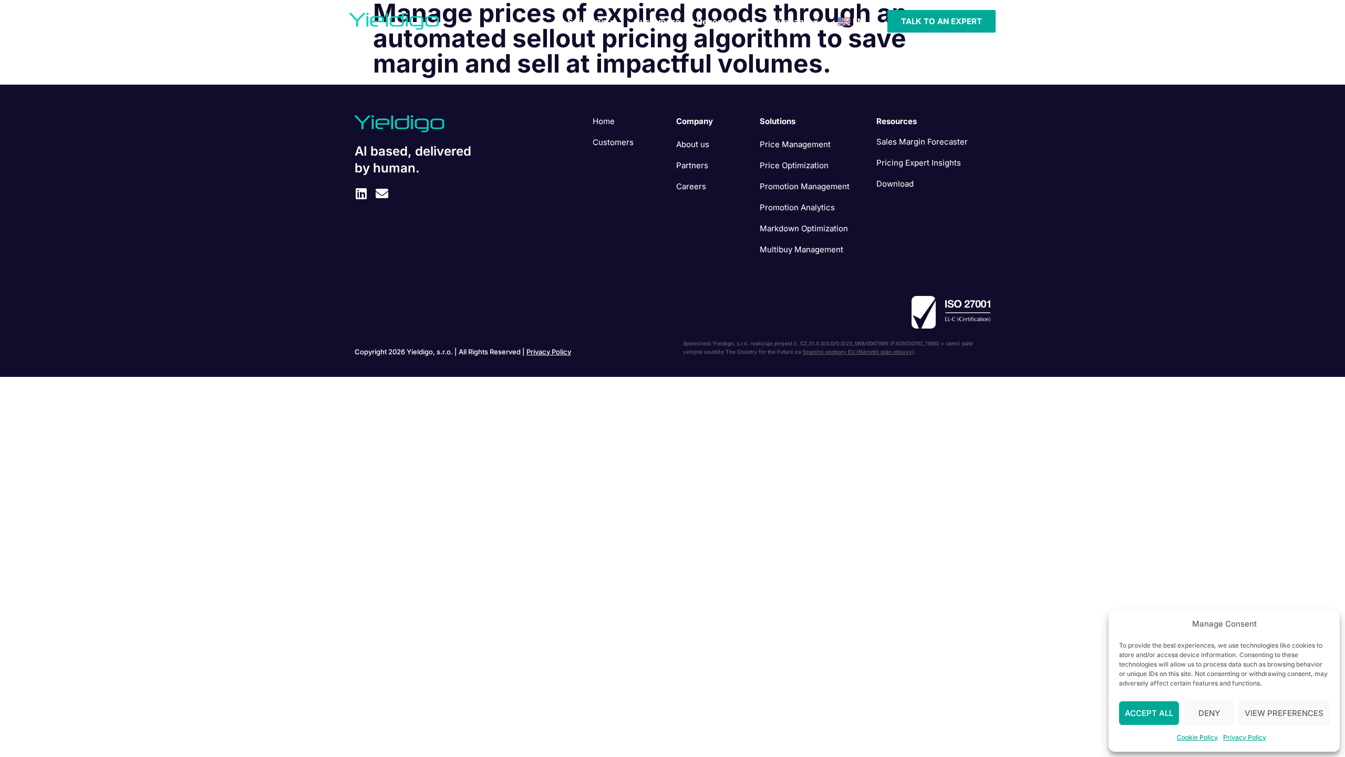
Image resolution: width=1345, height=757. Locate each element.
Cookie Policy (1197, 737)
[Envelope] (382, 193)
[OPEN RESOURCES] (748, 21)
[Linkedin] (361, 193)
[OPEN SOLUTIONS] (612, 21)
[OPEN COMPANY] (816, 21)
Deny (1209, 713)
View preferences (1284, 713)
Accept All (1149, 713)
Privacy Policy (1244, 737)
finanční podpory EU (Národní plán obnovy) (858, 352)
